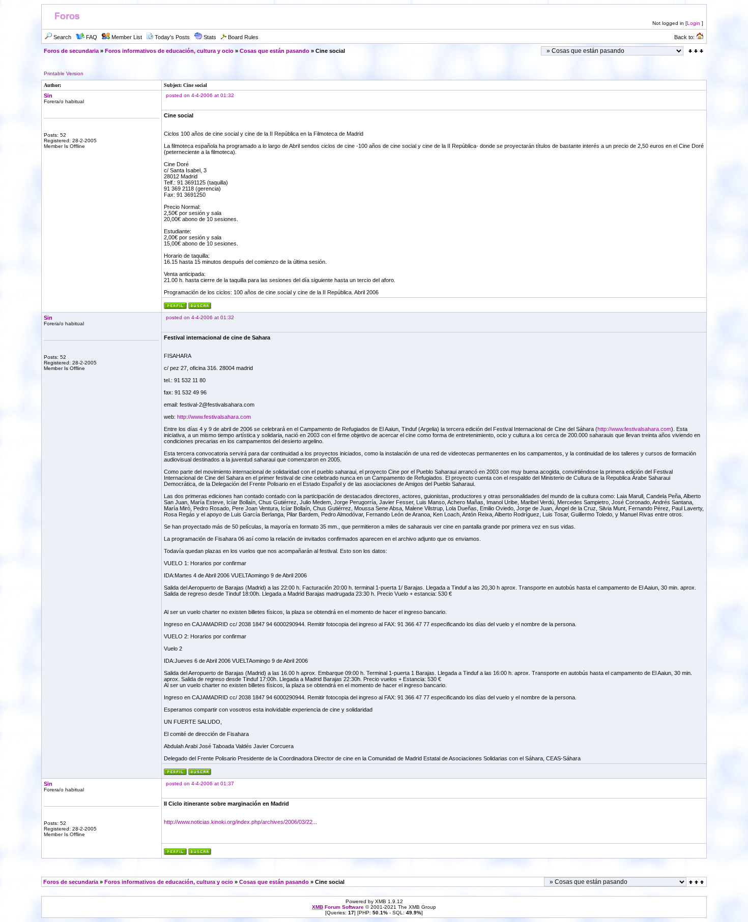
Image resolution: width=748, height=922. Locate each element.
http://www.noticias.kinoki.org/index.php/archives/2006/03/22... (240, 822)
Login (693, 23)
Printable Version (63, 73)
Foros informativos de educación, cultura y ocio (169, 51)
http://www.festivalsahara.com (214, 417)
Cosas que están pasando (274, 51)
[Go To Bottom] (695, 51)
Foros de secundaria (71, 51)
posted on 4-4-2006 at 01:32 (200, 95)
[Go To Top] (697, 882)
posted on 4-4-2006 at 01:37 (200, 783)
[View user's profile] (175, 307)
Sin (48, 96)
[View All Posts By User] (199, 307)
